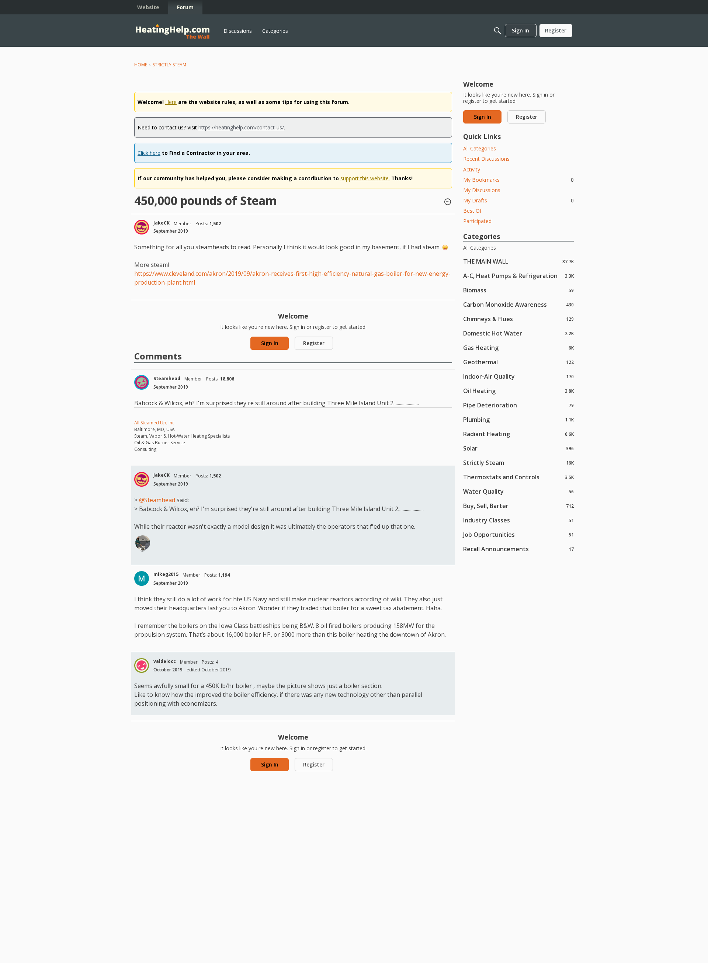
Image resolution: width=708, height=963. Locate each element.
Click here (149, 152)
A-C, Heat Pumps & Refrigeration (518, 275)
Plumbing (518, 419)
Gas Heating (518, 347)
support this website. (365, 178)
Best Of (472, 210)
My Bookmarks (518, 179)
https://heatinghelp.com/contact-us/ (241, 127)
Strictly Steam (518, 462)
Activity (471, 169)
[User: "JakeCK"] (141, 227)
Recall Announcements (518, 549)
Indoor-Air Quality (518, 376)
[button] (447, 202)
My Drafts (518, 200)
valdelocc (164, 661)
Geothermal (518, 362)
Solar (518, 448)
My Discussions (481, 190)
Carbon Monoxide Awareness (518, 304)
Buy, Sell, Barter (518, 506)
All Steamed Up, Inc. (155, 423)
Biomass (518, 290)
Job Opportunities (518, 534)
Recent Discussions (486, 158)
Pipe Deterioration (518, 405)
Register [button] (313, 343)
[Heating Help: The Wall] (172, 31)
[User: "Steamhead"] (141, 382)
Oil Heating (518, 390)
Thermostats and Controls (518, 477)
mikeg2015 (165, 574)
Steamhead (166, 378)
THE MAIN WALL (518, 261)
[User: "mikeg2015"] (141, 578)
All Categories (479, 148)
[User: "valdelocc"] (141, 665)
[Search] (497, 30)
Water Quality (518, 491)
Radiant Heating (518, 434)
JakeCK (161, 223)
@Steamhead (157, 500)
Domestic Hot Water (518, 333)
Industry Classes (518, 520)
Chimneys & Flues (518, 319)
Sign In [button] (269, 343)
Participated (477, 221)
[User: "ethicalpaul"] (142, 542)
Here (171, 101)
